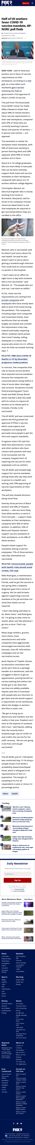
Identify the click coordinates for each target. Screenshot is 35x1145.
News (13, 35)
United (4, 994)
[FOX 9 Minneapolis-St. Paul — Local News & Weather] (7, 3)
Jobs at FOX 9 (20, 1052)
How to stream (6, 1074)
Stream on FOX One (20, 1070)
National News (6, 959)
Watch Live (26, 3)
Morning (19, 977)
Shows (18, 1001)
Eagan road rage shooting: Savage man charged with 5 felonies (22, 839)
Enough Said (20, 1013)
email (21, 1123)
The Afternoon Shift (20, 1030)
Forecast (18, 960)
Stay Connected (6, 1070)
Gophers (4, 982)
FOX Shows (19, 1004)
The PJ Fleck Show (20, 1020)
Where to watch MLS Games (21, 1112)
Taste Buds (19, 1027)
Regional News (5, 1044)
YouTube (4, 1092)
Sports (4, 977)
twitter (17, 1123)
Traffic (18, 969)
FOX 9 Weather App (20, 957)
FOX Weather (20, 971)
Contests (19, 1048)
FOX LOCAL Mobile (5, 1077)
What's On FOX (20, 1055)
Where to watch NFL (21, 1075)
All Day (18, 1010)
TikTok (4, 1090)
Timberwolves (6, 989)
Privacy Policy (19, 889)
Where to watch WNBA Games (21, 1108)
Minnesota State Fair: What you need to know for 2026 (11, 920)
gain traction (18, 87)
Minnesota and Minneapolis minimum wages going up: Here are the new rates (22, 820)
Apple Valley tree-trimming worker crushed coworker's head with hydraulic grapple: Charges (12, 912)
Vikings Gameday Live (21, 1016)
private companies (10, 300)
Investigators (6, 963)
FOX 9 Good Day (21, 1008)
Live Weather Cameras (20, 966)
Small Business (6, 1010)
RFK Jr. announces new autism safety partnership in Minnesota (11, 937)
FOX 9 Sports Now (20, 1024)
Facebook (5, 1083)
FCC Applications (21, 1064)
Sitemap (18, 1057)
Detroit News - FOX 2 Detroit (6, 1057)
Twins (3, 984)
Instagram (5, 1085)
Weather (20, 953)
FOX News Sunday (5, 971)
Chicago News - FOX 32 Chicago (7, 1053)
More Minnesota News (11, 899)
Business (4, 1006)
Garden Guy (19, 982)
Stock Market (6, 1008)
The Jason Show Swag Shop (21, 1034)
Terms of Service (18, 891)
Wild (3, 987)
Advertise (19, 1059)
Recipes (18, 984)
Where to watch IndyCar (21, 1093)
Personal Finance (7, 1004)
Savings (4, 1013)
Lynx (3, 991)
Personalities (20, 1050)
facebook (13, 1123)
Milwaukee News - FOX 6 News (7, 1048)
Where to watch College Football (21, 1079)
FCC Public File (20, 1062)
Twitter (4, 1087)
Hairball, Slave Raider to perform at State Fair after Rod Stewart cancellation (12, 904)
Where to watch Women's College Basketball (21, 1103)
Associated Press (6, 35)
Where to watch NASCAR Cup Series (21, 1088)
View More (28, 899)
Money (4, 1001)
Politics (4, 966)
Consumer (5, 968)
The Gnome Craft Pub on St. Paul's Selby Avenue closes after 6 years (12, 929)
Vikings (4, 980)
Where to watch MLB (21, 1083)
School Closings (21, 963)
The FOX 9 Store (21, 1038)
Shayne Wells (20, 980)
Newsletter (5, 1080)
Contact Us (19, 1045)
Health (15, 793)
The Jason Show (21, 1006)
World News (5, 961)
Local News (5, 956)
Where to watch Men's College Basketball (21, 1097)
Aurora (4, 996)
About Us (20, 1043)
